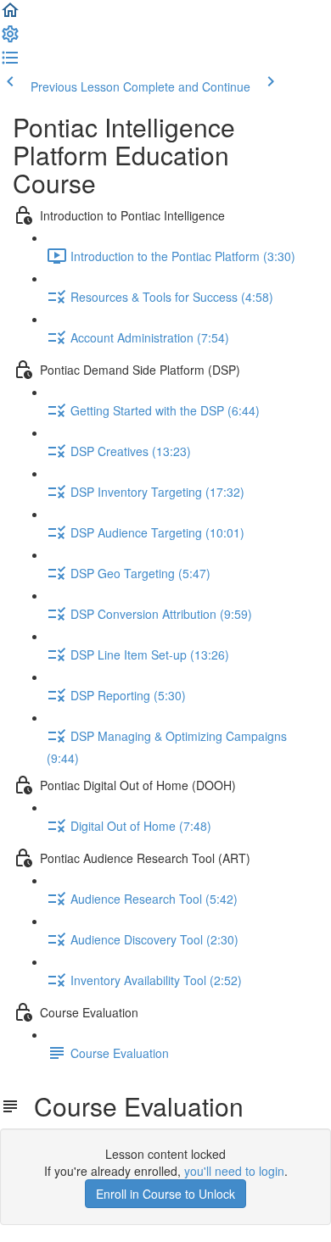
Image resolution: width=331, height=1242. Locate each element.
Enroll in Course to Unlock (165, 1193)
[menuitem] (10, 39)
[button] (10, 15)
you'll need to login (234, 1170)
